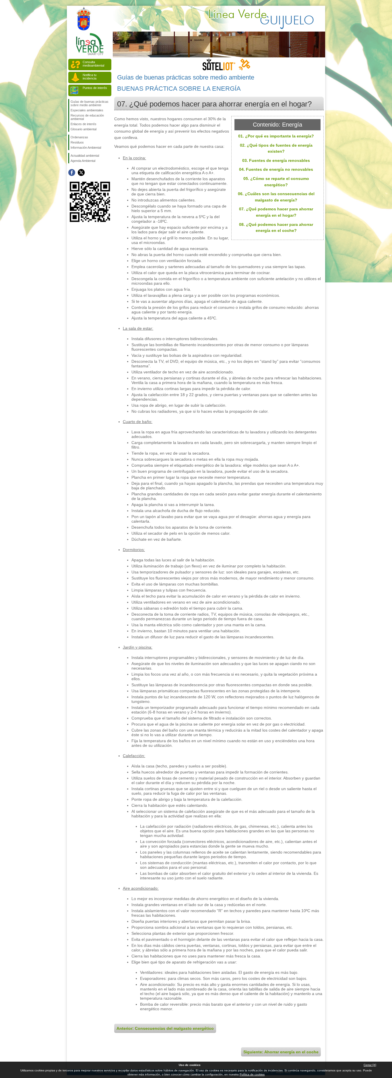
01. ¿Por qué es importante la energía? (276, 136)
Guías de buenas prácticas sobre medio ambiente (89, 103)
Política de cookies (252, 1074)
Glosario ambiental (83, 129)
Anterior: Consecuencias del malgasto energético (165, 1028)
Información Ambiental (86, 147)
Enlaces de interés (83, 124)
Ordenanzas (79, 137)
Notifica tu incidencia (89, 76)
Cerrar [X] (370, 1065)
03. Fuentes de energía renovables (276, 160)
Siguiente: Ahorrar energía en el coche (281, 1052)
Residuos (77, 142)
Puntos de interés (95, 88)
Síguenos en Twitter (81, 172)
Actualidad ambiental (85, 155)
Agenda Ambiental (83, 160)
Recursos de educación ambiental (87, 117)
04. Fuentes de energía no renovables (276, 169)
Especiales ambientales (87, 110)
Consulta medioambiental (93, 63)
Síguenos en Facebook (71, 172)
